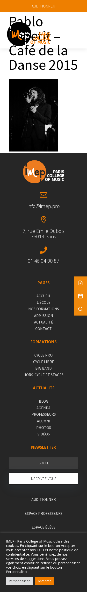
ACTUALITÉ (43, 322)
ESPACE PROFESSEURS (44, 513)
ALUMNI (43, 421)
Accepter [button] (44, 581)
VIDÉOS (43, 434)
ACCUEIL (43, 295)
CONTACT (43, 328)
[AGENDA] (80, 296)
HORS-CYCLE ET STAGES (43, 374)
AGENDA (43, 407)
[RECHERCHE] (80, 309)
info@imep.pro (44, 206)
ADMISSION (43, 315)
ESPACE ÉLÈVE (44, 527)
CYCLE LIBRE (43, 361)
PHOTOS (43, 427)
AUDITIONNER (43, 6)
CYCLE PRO (43, 355)
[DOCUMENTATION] (80, 282)
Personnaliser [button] (19, 581)
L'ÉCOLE (44, 302)
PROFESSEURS (43, 414)
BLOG (43, 401)
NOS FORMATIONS (43, 308)
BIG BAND (43, 368)
